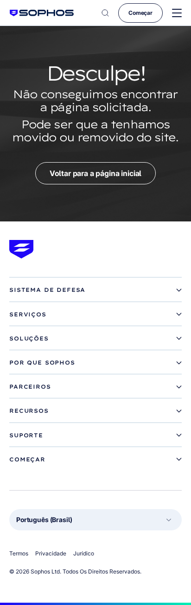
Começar (140, 12)
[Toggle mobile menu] (177, 13)
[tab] (95, 289)
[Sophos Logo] (41, 12)
